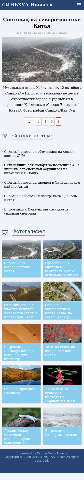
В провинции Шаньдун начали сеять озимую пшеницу (19, 353)
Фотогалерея (28, 231)
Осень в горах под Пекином (19, 391)
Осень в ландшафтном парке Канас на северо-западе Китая (58, 313)
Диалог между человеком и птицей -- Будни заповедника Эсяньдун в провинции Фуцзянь (17, 443)
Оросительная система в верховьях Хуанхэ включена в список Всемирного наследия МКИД (61, 273)
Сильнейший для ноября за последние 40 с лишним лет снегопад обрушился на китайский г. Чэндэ (41, 169)
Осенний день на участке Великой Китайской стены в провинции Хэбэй (20, 311)
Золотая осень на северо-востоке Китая (60, 351)
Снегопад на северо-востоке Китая (17, 267)
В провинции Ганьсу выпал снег (61, 433)
